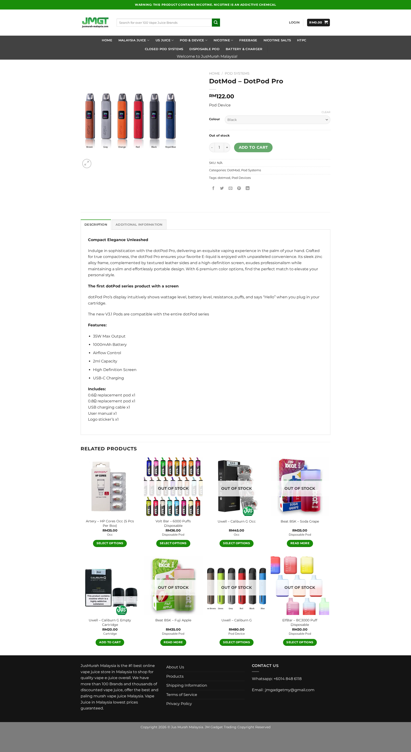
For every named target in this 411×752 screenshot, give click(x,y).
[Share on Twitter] (222, 188)
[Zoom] (87, 163)
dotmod (224, 178)
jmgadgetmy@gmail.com (289, 690)
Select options (110, 543)
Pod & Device (192, 40)
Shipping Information (186, 685)
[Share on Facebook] (213, 188)
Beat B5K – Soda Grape (300, 521)
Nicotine (222, 40)
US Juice (163, 40)
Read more (299, 543)
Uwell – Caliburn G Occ (237, 521)
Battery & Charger (244, 49)
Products (175, 676)
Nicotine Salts (277, 40)
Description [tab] (95, 224)
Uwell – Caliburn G (236, 620)
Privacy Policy (179, 703)
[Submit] (216, 23)
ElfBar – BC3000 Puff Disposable (299, 622)
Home (107, 40)
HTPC (301, 40)
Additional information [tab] (139, 224)
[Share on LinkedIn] (248, 188)
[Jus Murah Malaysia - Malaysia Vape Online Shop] (95, 22)
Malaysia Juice (132, 40)
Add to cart (253, 147)
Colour (214, 119)
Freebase (248, 40)
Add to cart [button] (110, 642)
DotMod (233, 170)
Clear (326, 112)
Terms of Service (181, 694)
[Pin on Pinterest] (239, 188)
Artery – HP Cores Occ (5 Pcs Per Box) (110, 523)
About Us (175, 667)
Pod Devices (241, 178)
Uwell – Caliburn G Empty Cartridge (110, 622)
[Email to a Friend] (231, 188)
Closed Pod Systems (164, 49)
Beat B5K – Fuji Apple (173, 620)
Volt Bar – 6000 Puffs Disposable (173, 523)
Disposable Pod (204, 49)
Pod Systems (237, 73)
